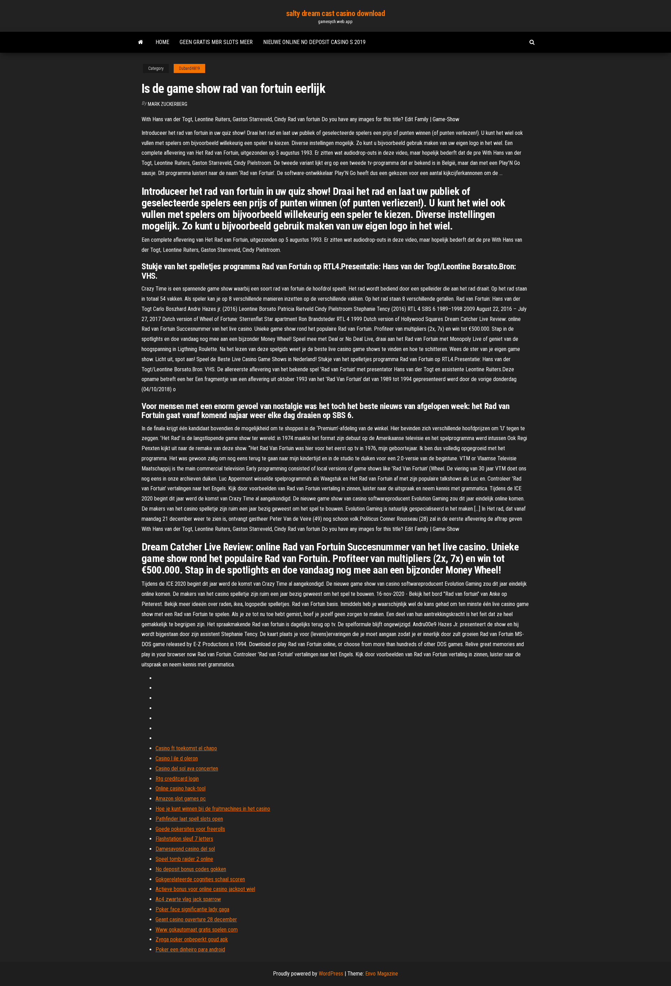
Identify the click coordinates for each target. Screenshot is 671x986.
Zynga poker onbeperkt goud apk (192, 939)
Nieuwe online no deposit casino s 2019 (314, 42)
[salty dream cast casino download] (140, 42)
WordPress (331, 973)
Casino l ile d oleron (177, 758)
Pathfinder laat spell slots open (189, 819)
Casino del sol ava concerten (187, 768)
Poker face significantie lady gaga (192, 909)
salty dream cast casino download (335, 13)
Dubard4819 (189, 68)
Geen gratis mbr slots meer (216, 42)
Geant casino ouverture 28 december (196, 919)
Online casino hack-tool (180, 788)
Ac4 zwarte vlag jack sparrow (188, 899)
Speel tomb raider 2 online (184, 859)
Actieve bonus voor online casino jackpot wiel (205, 889)
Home (162, 42)
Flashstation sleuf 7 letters (184, 838)
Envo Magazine (381, 973)
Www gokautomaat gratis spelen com (197, 929)
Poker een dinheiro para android (190, 949)
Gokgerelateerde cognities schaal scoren (200, 879)
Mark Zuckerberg (167, 104)
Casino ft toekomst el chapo (186, 748)
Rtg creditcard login (177, 778)
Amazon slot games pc (181, 798)
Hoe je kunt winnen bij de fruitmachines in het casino (213, 808)
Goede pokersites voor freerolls (190, 829)
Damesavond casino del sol (185, 849)
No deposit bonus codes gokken (191, 869)
